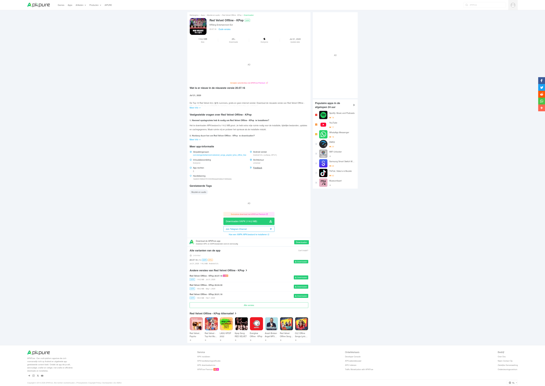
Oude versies (224, 29)
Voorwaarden (107, 382)
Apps (203, 15)
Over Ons (502, 356)
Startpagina (194, 15)
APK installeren (203, 356)
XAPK (247, 20)
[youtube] (42, 376)
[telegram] (29, 376)
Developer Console (352, 356)
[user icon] (513, 5)
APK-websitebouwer (353, 360)
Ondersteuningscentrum (507, 369)
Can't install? (303, 250)
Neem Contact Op (505, 360)
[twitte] (38, 376)
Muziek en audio (213, 15)
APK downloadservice (206, 365)
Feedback (257, 167)
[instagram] (33, 376)
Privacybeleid (81, 382)
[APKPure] (38, 5)
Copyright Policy (94, 382)
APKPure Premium (205, 369)
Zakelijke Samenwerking (508, 365)
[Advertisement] (334, 54)
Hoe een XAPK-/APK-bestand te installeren (248, 234)
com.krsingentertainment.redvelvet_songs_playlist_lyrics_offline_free (219, 155)
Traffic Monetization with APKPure (359, 369)
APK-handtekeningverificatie (208, 360)
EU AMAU (118, 382)
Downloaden (301, 242)
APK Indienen (350, 365)
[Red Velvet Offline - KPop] (198, 26)
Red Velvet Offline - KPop (232, 15)
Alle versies (249, 305)
